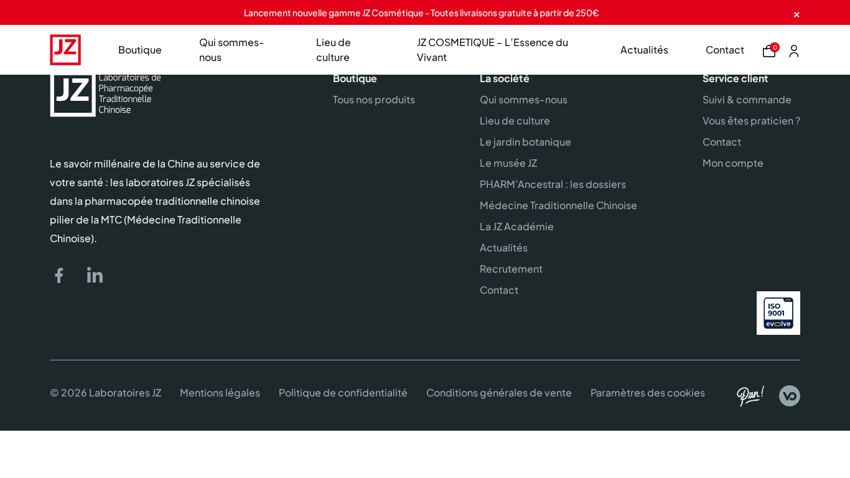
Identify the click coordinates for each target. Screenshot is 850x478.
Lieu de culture (333, 49)
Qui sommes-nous (231, 49)
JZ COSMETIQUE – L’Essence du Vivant (492, 49)
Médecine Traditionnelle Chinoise (558, 205)
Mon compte (733, 162)
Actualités (644, 49)
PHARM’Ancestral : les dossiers (553, 183)
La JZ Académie (517, 226)
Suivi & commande (747, 99)
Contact (725, 49)
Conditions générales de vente (499, 392)
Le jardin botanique (525, 141)
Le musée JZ (508, 162)
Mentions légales (220, 392)
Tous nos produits (374, 99)
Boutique (140, 49)
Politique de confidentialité (343, 392)
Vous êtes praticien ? (751, 120)
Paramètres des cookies (648, 392)
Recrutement (511, 268)
